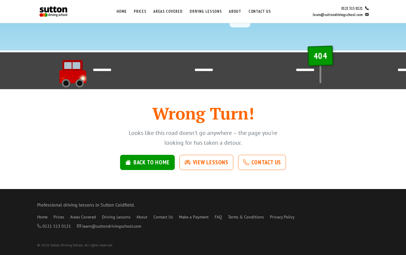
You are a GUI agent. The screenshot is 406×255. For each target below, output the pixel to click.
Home (122, 11)
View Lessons (211, 162)
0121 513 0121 (352, 8)
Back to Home (151, 162)
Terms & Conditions (246, 217)
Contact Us (259, 11)
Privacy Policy (282, 217)
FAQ (218, 217)
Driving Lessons (206, 11)
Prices (140, 11)
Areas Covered (167, 11)
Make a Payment (194, 217)
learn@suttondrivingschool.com (338, 14)
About (235, 11)
